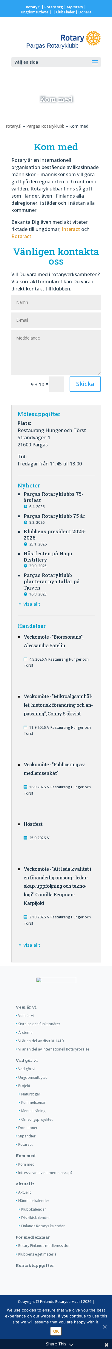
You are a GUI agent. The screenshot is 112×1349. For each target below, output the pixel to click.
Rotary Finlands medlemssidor (44, 1245)
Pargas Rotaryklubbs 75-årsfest (53, 497)
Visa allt (31, 604)
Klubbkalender (33, 1209)
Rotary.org (54, 7)
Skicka (85, 384)
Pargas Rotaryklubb (45, 126)
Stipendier (27, 1136)
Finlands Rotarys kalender (43, 1225)
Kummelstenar (33, 1102)
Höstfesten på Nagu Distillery (48, 556)
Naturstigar (30, 1094)
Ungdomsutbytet (32, 1077)
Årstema (25, 1032)
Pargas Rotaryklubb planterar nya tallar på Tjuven (52, 581)
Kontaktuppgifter (35, 1265)
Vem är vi (26, 1007)
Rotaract (21, 236)
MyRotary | (76, 7)
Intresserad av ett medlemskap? (45, 1172)
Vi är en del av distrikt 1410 (41, 1040)
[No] (105, 1327)
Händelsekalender (33, 1200)
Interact (71, 229)
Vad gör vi (27, 1060)
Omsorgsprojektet (37, 1119)
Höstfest (33, 824)
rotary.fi (14, 126)
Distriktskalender (35, 1217)
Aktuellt (25, 1184)
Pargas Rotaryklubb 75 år (54, 516)
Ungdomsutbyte (34, 12)
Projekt (24, 1085)
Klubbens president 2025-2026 (55, 534)
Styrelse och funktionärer (39, 1023)
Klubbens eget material (37, 1254)
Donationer (28, 1127)
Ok (56, 1331)
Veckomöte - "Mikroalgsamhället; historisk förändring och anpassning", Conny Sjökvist (58, 705)
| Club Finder (63, 12)
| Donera (83, 12)
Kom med (26, 1155)
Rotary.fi (33, 7)
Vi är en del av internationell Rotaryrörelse (53, 1049)
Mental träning (33, 1110)
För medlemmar (33, 1237)
